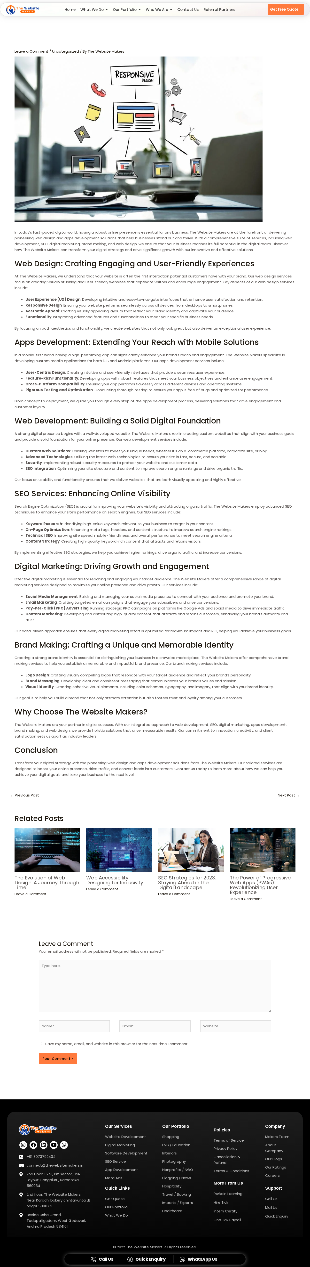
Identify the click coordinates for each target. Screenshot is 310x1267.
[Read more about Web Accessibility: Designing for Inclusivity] (119, 850)
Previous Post (24, 795)
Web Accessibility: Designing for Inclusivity (114, 880)
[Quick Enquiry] (147, 1259)
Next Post (289, 795)
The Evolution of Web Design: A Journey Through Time (47, 882)
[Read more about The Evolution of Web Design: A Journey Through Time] (47, 850)
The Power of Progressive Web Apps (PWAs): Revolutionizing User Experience (260, 885)
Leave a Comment (31, 51)
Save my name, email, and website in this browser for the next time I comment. (116, 1043)
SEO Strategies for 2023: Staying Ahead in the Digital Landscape (187, 882)
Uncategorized (65, 51)
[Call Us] (102, 1259)
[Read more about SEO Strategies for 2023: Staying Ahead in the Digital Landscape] (191, 850)
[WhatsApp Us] (199, 1259)
